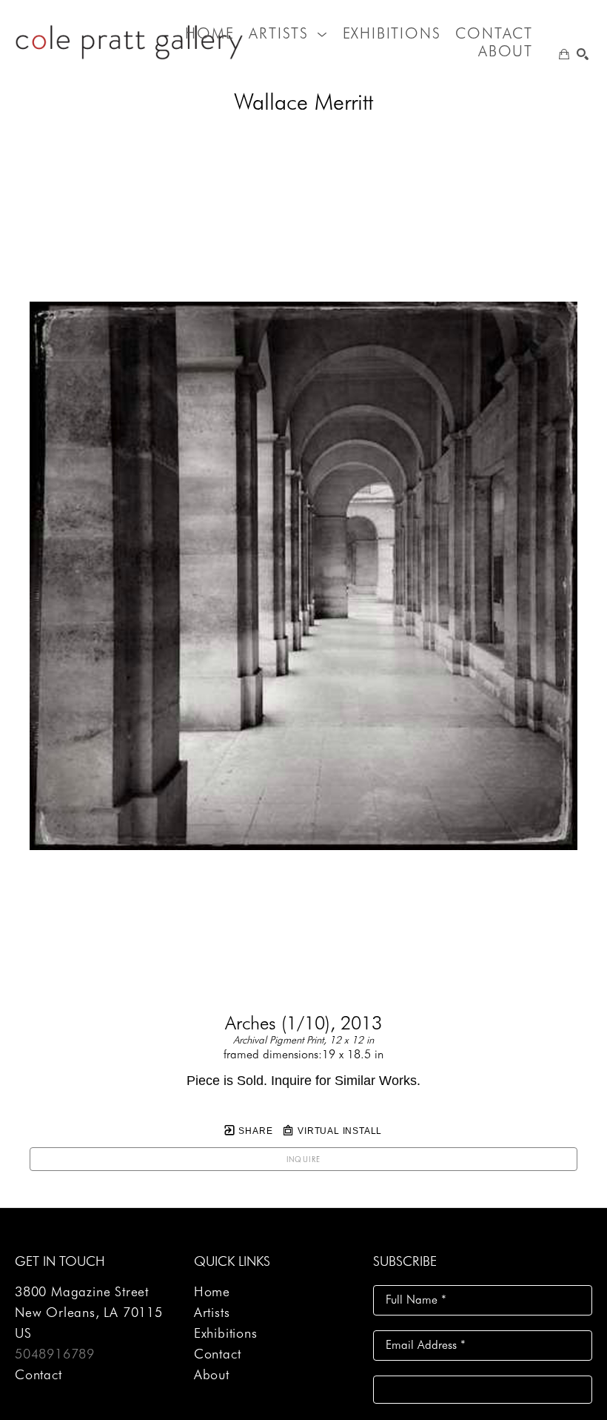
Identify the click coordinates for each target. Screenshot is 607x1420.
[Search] (582, 54)
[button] (288, 33)
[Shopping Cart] (564, 54)
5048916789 (55, 1353)
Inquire (303, 1159)
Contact (38, 1374)
